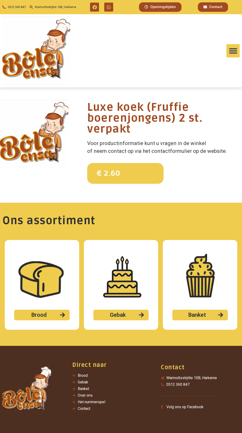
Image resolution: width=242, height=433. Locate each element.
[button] (160, 7)
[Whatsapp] (108, 7)
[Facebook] (94, 7)
